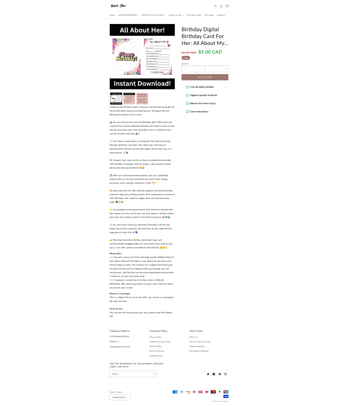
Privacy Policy (156, 337)
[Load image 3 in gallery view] (142, 98)
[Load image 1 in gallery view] (116, 98)
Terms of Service (157, 351)
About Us (193, 337)
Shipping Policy (156, 356)
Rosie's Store (223, 401)
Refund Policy (156, 346)
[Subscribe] (154, 374)
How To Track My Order (200, 342)
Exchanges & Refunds (199, 351)
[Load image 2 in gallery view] (129, 98)
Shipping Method (197, 346)
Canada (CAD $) (118, 397)
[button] (128, 15)
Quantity (185, 64)
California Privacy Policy (160, 342)
